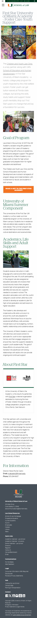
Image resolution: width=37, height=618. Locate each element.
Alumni (7, 523)
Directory (8, 545)
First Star (12, 396)
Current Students (10, 520)
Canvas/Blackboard (11, 552)
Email (7, 554)
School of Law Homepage (13, 516)
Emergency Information (11, 604)
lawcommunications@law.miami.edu (16, 509)
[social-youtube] (13, 596)
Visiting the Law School (12, 583)
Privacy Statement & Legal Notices (14, 606)
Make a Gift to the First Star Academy (18, 189)
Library (7, 529)
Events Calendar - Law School (14, 543)
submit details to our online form (22, 615)
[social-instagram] (17, 596)
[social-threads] (20, 595)
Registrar (8, 548)
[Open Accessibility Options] (2, 1)
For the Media (9, 562)
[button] (32, 612)
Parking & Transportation (12, 587)
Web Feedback (9, 564)
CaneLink (8, 550)
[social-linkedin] (24, 596)
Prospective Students (11, 518)
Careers (7, 527)
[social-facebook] (6, 596)
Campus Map (9, 585)
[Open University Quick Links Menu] (34, 1)
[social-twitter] (10, 595)
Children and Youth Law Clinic (20, 64)
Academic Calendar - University (14, 541)
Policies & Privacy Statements (14, 576)
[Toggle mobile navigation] (3, 5)
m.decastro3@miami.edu (16, 473)
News (6, 531)
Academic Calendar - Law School (15, 539)
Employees (8, 525)
